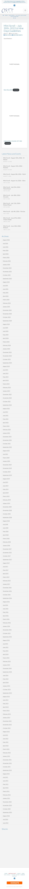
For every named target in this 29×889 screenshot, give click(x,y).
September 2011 (7, 770)
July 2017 (5, 566)
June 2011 (5, 780)
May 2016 (5, 612)
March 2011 (6, 791)
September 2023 (7, 362)
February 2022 (7, 429)
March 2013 (6, 710)
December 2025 (7, 268)
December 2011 (7, 759)
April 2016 (6, 615)
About (19, 873)
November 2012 (7, 724)
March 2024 (6, 341)
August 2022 (6, 408)
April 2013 (6, 707)
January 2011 (6, 798)
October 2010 (7, 809)
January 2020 (6, 461)
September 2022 (7, 405)
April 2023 (6, 380)
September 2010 (7, 812)
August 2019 (6, 478)
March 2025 (6, 299)
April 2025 (6, 296)
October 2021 (7, 443)
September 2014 (7, 672)
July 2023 (5, 370)
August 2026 (6, 240)
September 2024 (7, 320)
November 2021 (7, 440)
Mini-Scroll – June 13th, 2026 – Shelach (12, 226)
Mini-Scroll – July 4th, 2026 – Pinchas (14, 211)
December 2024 (7, 310)
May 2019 (5, 489)
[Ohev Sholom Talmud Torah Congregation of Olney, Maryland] (7, 10)
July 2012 (5, 735)
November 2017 (7, 552)
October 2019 (7, 471)
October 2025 (7, 275)
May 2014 (5, 679)
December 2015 (7, 629)
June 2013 (5, 700)
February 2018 (7, 542)
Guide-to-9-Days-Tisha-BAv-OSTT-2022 (13, 141)
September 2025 (7, 278)
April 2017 (6, 573)
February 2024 (7, 345)
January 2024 (6, 348)
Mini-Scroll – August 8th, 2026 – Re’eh (14, 174)
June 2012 (5, 738)
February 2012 (7, 752)
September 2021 (7, 447)
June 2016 (5, 608)
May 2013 (5, 703)
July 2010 (5, 819)
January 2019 (6, 503)
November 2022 (7, 398)
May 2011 (5, 784)
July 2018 (5, 524)
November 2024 (7, 313)
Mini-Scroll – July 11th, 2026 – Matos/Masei (12, 204)
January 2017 (6, 584)
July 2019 (5, 482)
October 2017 (7, 556)
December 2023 (7, 352)
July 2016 (5, 605)
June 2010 (5, 823)
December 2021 (7, 436)
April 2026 (6, 254)
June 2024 (5, 331)
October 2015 (7, 633)
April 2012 (6, 745)
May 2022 (5, 419)
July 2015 (5, 644)
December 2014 (7, 668)
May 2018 (5, 531)
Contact (14, 876)
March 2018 (6, 538)
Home (6, 873)
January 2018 (6, 545)
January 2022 (6, 433)
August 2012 (6, 731)
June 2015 (5, 647)
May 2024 (5, 334)
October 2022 (7, 401)
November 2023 (7, 356)
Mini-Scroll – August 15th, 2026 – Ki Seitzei (13, 158)
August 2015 (6, 640)
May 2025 (5, 292)
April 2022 (6, 422)
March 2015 (6, 658)
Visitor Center (16, 874)
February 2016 (7, 622)
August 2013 (6, 696)
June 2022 (5, 415)
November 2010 (7, 805)
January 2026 (6, 264)
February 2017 (7, 580)
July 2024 (5, 327)
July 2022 (5, 412)
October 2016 (7, 594)
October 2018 (7, 514)
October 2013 (7, 689)
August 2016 (6, 601)
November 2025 (7, 271)
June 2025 (5, 289)
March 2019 (6, 496)
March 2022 (6, 426)
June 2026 (5, 247)
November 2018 (7, 510)
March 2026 (6, 257)
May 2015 (5, 651)
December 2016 (7, 587)
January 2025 (6, 306)
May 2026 (5, 250)
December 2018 (7, 506)
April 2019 (6, 492)
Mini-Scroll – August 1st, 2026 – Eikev (14, 180)
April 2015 (6, 654)
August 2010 (6, 816)
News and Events (18, 35)
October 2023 (7, 359)
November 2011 (7, 763)
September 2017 (7, 559)
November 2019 (7, 468)
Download (16, 90)
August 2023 (6, 366)
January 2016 (6, 626)
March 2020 (6, 457)
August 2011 (6, 773)
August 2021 (6, 450)
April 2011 (6, 788)
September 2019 (7, 475)
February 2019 (7, 500)
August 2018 (6, 521)
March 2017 (6, 577)
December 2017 (7, 549)
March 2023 (6, 384)
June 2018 (5, 528)
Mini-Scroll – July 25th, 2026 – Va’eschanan (12, 188)
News (6, 15)
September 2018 (7, 517)
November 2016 (7, 591)
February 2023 (7, 387)
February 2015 (7, 661)
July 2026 (5, 243)
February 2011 (7, 795)
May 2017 (5, 570)
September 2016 (7, 598)
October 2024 (7, 317)
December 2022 (7, 394)
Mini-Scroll (7, 35)
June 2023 (5, 373)
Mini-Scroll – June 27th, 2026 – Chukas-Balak (12, 218)
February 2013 (7, 714)
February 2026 (7, 261)
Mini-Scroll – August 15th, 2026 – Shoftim (13, 166)
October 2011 (7, 766)
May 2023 (5, 377)
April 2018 (6, 535)
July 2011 (5, 777)
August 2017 (6, 563)
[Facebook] (14, 5)
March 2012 (6, 749)
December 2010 (7, 802)
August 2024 (6, 324)
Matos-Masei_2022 (8, 90)
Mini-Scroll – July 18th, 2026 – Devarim (12, 196)
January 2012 (6, 756)
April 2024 (6, 338)
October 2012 (7, 728)
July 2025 (5, 285)
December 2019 (7, 464)
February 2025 (7, 303)
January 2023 (6, 391)
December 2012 (7, 721)
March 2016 (6, 619)
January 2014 (6, 686)
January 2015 (6, 665)
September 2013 (7, 693)
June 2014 (5, 675)
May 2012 (5, 742)
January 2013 (6, 717)
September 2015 (7, 636)
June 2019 (5, 485)
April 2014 (6, 682)
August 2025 (6, 282)
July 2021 (5, 454)
